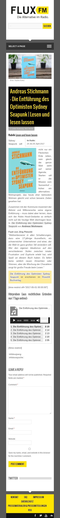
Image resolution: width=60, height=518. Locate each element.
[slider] (44, 320)
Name (11, 418)
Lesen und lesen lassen (26, 135)
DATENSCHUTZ (27, 501)
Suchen (47, 26)
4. (27, 337)
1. (27, 326)
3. (27, 333)
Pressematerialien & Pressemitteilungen (27, 506)
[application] (30, 320)
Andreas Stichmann (32, 226)
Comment (13, 385)
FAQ (25, 497)
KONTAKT (14, 497)
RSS (30, 510)
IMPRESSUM (38, 497)
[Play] (14, 320)
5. (27, 340)
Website (11, 439)
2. (27, 330)
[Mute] (38, 320)
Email (11, 429)
